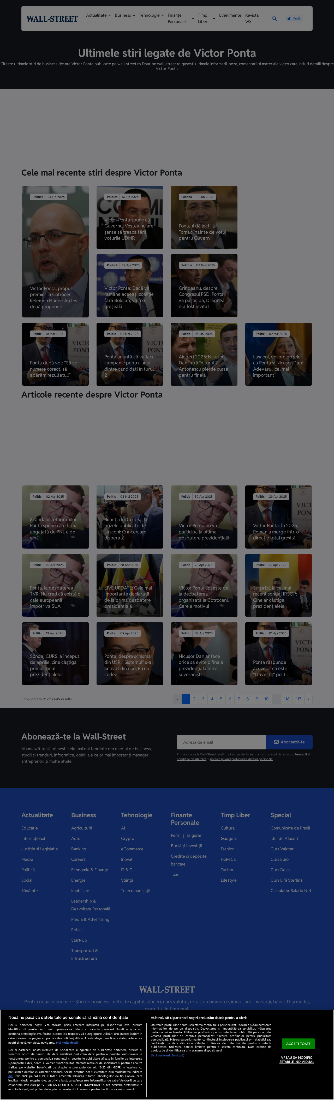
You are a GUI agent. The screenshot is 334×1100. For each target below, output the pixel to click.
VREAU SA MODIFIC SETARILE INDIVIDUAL (296, 1060)
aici (10, 1076)
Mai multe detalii (67, 1042)
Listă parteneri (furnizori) (167, 1055)
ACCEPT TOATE (298, 1044)
